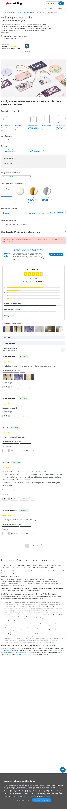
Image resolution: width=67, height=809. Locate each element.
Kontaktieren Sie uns (56, 254)
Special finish (7, 183)
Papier (4, 146)
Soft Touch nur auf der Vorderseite (57, 213)
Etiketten (45, 654)
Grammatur (8, 158)
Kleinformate (12, 12)
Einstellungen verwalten (23, 800)
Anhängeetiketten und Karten (26, 12)
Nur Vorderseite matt (34, 213)
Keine (7, 213)
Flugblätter (56, 650)
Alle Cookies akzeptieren (42, 800)
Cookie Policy (49, 796)
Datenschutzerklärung (30, 796)
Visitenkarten (19, 652)
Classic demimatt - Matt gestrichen (10, 150)
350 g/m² (9, 163)
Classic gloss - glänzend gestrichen (34, 150)
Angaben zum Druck (10, 173)
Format (4, 111)
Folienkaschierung (9, 208)
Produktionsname (9, 220)
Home (5, 12)
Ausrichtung (6, 136)
